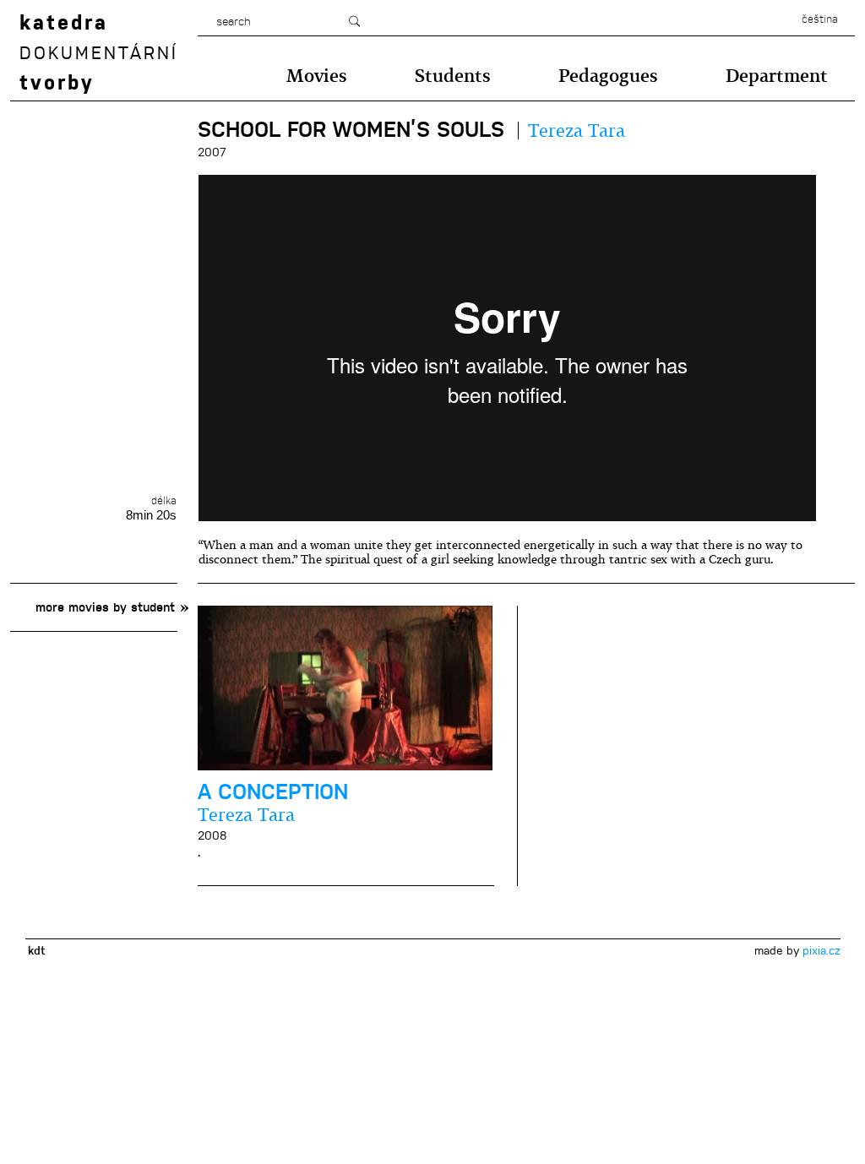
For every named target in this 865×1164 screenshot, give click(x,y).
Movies (316, 75)
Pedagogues (608, 75)
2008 (212, 835)
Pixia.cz (821, 950)
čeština (820, 19)
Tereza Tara (576, 130)
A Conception (273, 791)
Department (777, 75)
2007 (212, 152)
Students (453, 75)
